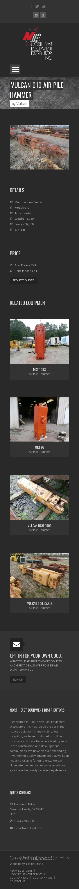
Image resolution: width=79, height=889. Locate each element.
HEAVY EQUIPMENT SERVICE (26, 874)
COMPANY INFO (19, 877)
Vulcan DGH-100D (40, 525)
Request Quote (23, 280)
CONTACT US (17, 881)
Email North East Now (28, 828)
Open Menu (15, 69)
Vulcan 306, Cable (39, 603)
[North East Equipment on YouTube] (43, 6)
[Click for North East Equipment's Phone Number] (43, 15)
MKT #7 (39, 447)
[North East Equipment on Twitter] (37, 6)
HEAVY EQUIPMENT (21, 870)
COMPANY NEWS (42, 877)
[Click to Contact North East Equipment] (36, 15)
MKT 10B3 (39, 369)
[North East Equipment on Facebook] (31, 6)
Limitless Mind (34, 863)
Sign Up (18, 679)
